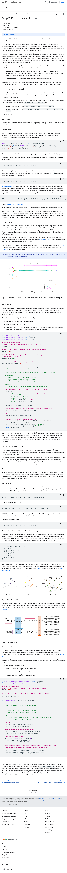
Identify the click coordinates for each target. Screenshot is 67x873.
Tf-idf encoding (7, 186)
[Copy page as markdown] (41, 18)
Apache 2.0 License (26, 800)
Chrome (47, 816)
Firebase (47, 819)
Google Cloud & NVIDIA (8, 824)
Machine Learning (13, 2)
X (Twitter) (27, 824)
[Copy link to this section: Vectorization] (12, 130)
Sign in (63, 2)
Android (47, 813)
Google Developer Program (9, 813)
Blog (25, 813)
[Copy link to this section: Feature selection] (15, 222)
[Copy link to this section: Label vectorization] (19, 761)
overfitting (5, 249)
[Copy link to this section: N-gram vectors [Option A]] (25, 89)
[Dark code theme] (60, 141)
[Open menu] (3, 2)
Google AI (4, 855)
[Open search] (45, 2)
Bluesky (26, 816)
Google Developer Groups (9, 816)
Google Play (48, 830)
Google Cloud (49, 827)
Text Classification (35, 14)
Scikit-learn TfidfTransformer (14, 204)
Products (9, 14)
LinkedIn (26, 821)
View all (47, 832)
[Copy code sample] (63, 141)
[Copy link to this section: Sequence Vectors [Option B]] (27, 447)
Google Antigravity (50, 824)
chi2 (49, 239)
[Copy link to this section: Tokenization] (12, 119)
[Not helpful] (63, 14)
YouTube (26, 827)
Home (3, 14)
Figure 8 (4, 609)
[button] (33, 34)
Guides (5, 7)
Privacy (9, 865)
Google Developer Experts (9, 819)
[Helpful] (61, 14)
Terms (4, 865)
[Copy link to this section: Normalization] (13, 305)
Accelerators (5, 821)
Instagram (26, 819)
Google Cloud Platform (8, 852)
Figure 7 (38, 568)
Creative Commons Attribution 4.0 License (49, 798)
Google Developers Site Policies (49, 800)
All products (5, 857)
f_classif (42, 239)
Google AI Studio (49, 821)
